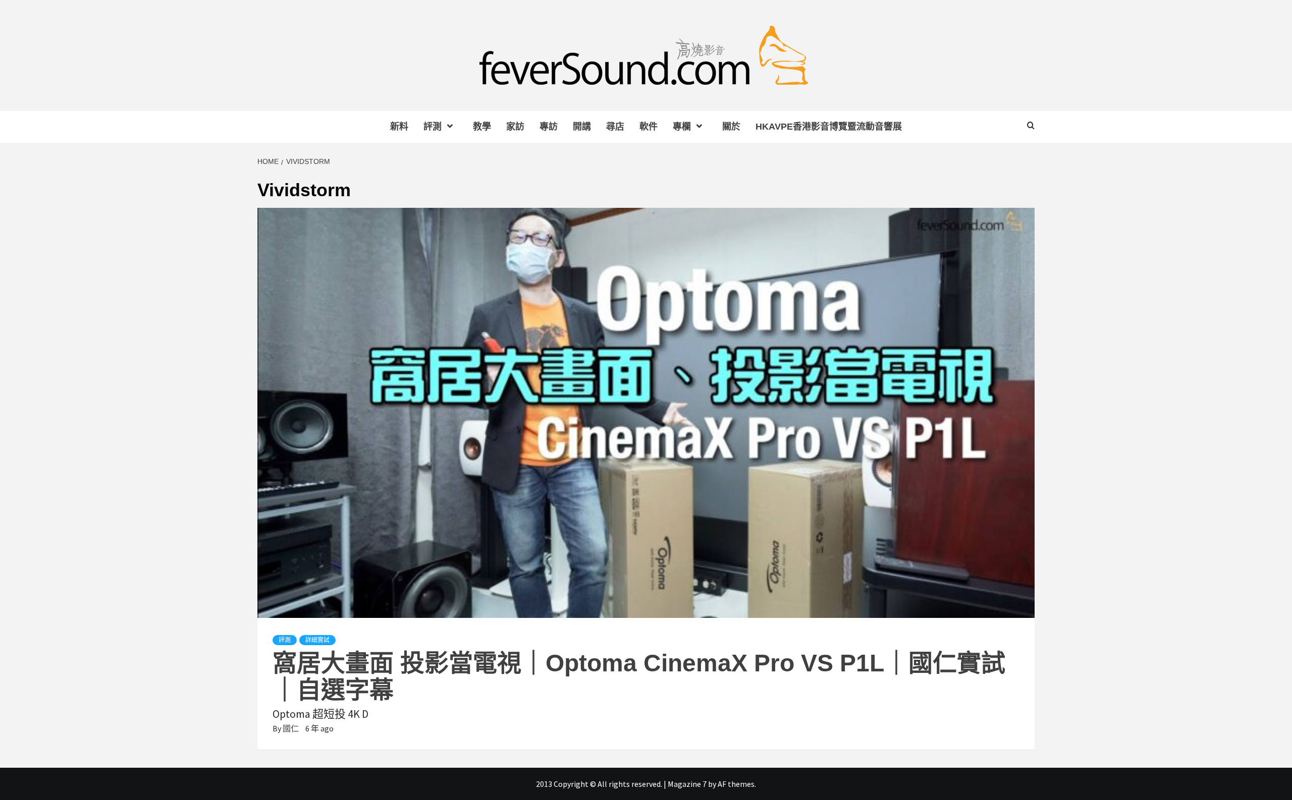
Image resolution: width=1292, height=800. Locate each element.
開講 (582, 127)
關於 (731, 127)
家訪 (515, 127)
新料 (399, 127)
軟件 (648, 127)
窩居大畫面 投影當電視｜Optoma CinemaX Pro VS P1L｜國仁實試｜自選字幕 (639, 676)
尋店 (615, 127)
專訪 (549, 127)
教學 (482, 127)
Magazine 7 (687, 784)
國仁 (291, 728)
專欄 (682, 127)
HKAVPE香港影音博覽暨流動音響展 (829, 127)
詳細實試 (317, 640)
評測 (432, 127)
